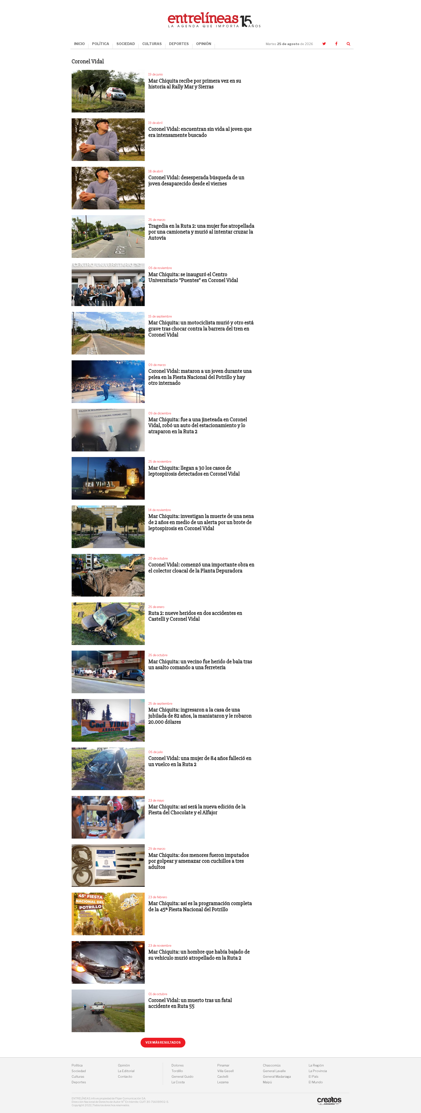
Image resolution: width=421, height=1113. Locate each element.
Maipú (267, 1082)
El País (313, 1076)
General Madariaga (277, 1076)
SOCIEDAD (125, 44)
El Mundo (316, 1082)
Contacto (125, 1076)
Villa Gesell (225, 1071)
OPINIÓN (203, 44)
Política (77, 1065)
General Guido (182, 1076)
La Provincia (318, 1071)
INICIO (79, 44)
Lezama (223, 1082)
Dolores (178, 1065)
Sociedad (79, 1071)
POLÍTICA (100, 44)
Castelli (222, 1076)
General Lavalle (274, 1071)
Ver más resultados (163, 1042)
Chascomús (272, 1065)
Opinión (124, 1065)
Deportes (79, 1082)
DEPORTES (179, 44)
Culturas (78, 1076)
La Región (316, 1065)
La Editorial (126, 1071)
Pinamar (223, 1065)
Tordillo (177, 1071)
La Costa (178, 1082)
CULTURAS (152, 44)
